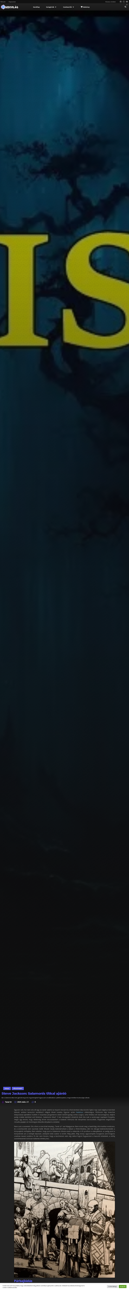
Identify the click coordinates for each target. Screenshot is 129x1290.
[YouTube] (127, 2)
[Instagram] (127, 5)
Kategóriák (50, 7)
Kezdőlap (36, 7)
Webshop (86, 7)
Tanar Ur (8, 1102)
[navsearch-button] (125, 7)
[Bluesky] (121, 2)
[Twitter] (124, 2)
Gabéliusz (79, 1112)
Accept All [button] (122, 1286)
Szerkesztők (67, 7)
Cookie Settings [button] (112, 1286)
